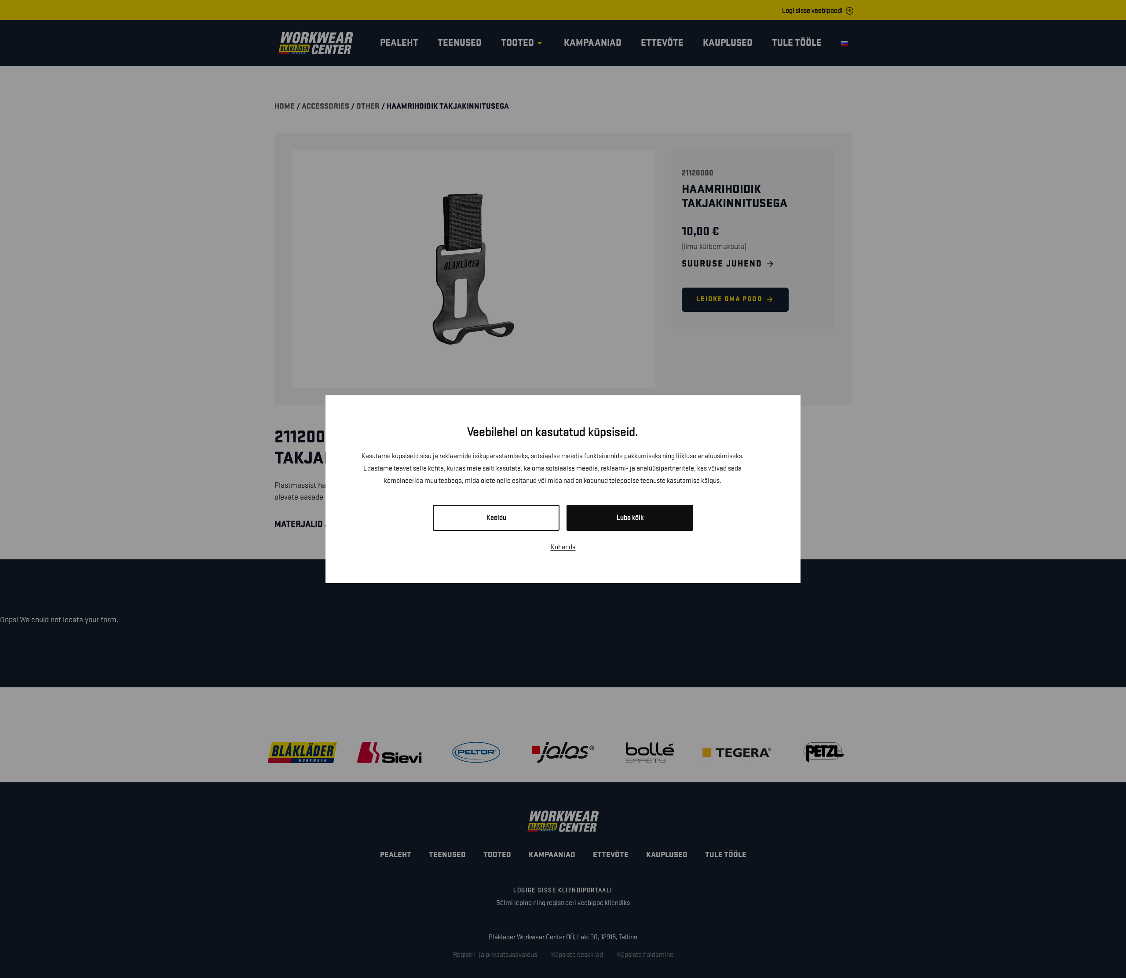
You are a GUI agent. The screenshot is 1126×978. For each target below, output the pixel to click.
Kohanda (563, 547)
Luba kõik (630, 518)
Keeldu (496, 518)
